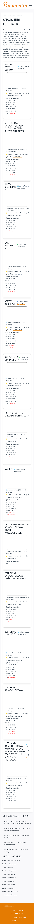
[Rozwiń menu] (30, 4)
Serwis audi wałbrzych (9, 878)
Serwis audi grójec (8, 881)
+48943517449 (17, 497)
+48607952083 (17, 604)
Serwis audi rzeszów (8, 884)
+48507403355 (17, 785)
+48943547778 (17, 660)
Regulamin (17, 921)
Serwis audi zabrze (8, 888)
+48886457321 (17, 157)
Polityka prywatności (17, 917)
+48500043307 (17, 330)
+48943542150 (17, 96)
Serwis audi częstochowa (10, 891)
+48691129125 (17, 274)
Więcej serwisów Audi (10, 895)
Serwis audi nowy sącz (9, 874)
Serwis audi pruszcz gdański (11, 860)
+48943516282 (17, 386)
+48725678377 (17, 215)
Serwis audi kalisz (8, 867)
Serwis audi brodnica (9, 864)
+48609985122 (17, 716)
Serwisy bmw (17, 910)
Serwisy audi (17, 914)
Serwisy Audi (12, 856)
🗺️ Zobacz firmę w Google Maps (23, 67)
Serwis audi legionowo (9, 871)
